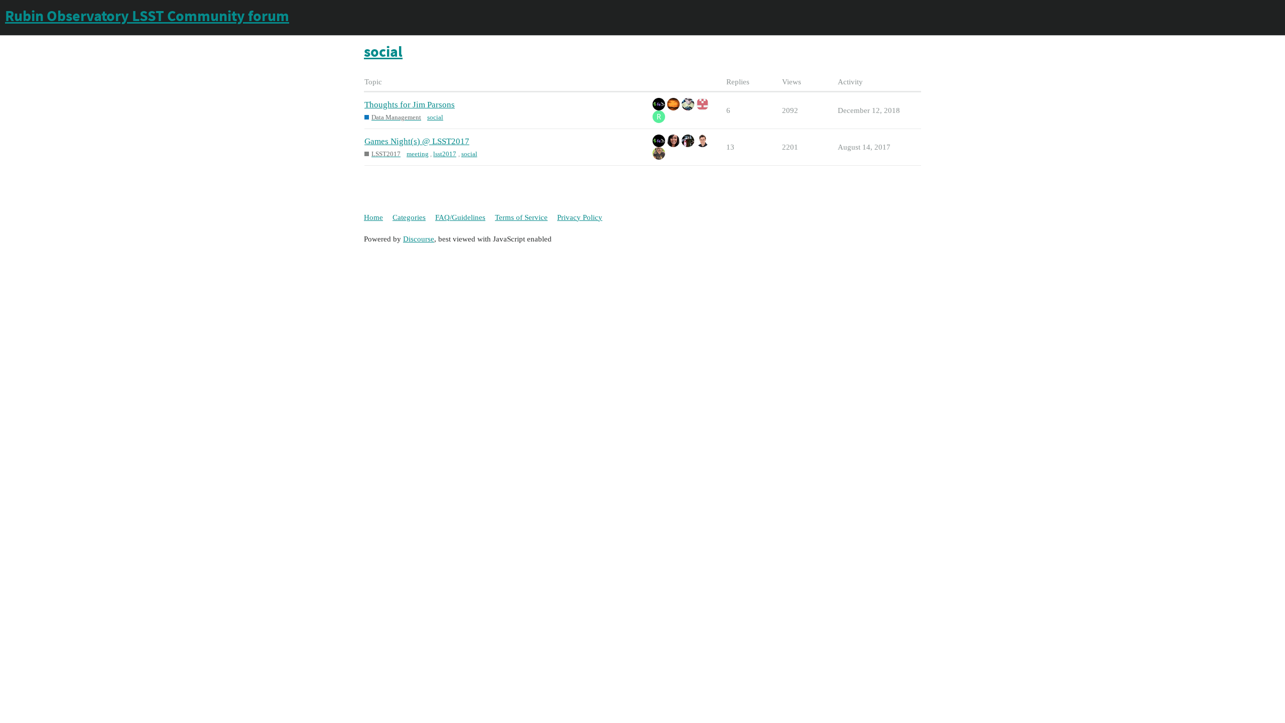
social (435, 117)
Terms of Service (521, 217)
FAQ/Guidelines (460, 217)
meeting (418, 154)
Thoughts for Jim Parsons (409, 104)
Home (373, 217)
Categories (409, 217)
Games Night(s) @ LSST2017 (416, 141)
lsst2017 (444, 154)
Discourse (418, 239)
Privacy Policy (579, 217)
